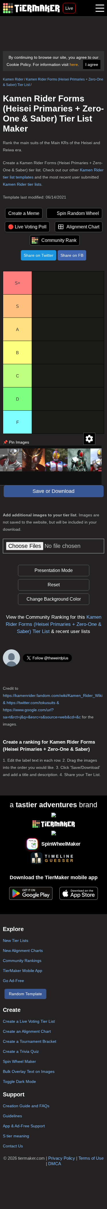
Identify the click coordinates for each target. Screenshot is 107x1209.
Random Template (25, 994)
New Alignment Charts (23, 950)
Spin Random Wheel (78, 213)
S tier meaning (16, 1136)
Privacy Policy (61, 1158)
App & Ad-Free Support (24, 1126)
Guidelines (12, 1116)
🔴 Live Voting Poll (27, 226)
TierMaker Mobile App (22, 970)
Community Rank (58, 240)
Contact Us (13, 1146)
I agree (91, 64)
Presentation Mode (54, 570)
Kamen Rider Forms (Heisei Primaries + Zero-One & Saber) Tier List (53, 624)
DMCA (54, 1163)
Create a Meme (23, 213)
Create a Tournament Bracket (29, 1041)
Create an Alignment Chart (27, 1031)
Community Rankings (22, 960)
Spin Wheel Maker (19, 1061)
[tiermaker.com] (31, 8)
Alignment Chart (82, 226)
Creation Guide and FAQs (26, 1106)
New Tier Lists (15, 940)
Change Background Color (54, 599)
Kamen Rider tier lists (22, 184)
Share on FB (71, 255)
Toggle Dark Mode (19, 1081)
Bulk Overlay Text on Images (28, 1071)
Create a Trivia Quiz (21, 1051)
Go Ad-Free (13, 980)
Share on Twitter (38, 255)
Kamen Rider (13, 79)
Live (69, 8)
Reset (54, 584)
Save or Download (53, 491)
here (74, 64)
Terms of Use (91, 1158)
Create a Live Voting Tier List (29, 1021)
